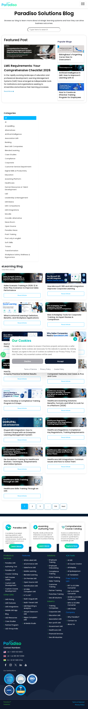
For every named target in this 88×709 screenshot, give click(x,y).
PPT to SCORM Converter (73, 586)
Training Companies (53, 607)
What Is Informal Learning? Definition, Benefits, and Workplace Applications (21, 316)
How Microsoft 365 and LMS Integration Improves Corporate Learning (65, 287)
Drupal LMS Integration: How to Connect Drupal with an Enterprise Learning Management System (19, 432)
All (6, 118)
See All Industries (55, 637)
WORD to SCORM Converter (74, 598)
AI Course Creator (75, 564)
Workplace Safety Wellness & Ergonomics (17, 255)
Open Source (10, 226)
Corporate (9, 162)
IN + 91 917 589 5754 (15, 660)
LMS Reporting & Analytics (30, 607)
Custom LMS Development (10, 584)
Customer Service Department (18, 166)
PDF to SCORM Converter (73, 592)
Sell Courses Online (10, 578)
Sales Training (54, 581)
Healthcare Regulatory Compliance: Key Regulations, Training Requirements (65, 431)
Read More (8, 91)
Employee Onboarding (53, 567)
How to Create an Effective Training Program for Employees (70, 95)
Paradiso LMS (10, 563)
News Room (10, 222)
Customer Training (53, 585)
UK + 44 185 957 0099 (15, 656)
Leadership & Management (16, 197)
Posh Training (10, 234)
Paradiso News (11, 230)
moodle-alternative (13, 218)
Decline (27, 361)
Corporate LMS (55, 612)
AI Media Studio (30, 623)
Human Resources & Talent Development (16, 188)
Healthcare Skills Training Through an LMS (21, 489)
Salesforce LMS (30, 567)
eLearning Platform (13, 179)
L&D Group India (11, 628)
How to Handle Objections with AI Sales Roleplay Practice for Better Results (22, 372)
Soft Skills (9, 242)
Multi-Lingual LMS (30, 599)
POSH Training (54, 577)
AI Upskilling (9, 126)
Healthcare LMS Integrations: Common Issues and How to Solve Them (65, 460)
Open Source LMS (31, 582)
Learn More (16, 546)
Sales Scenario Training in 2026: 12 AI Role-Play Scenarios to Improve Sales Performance (21, 288)
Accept (60, 361)
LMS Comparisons (12, 206)
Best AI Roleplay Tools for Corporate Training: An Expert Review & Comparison (64, 317)
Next (63, 506)
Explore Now (71, 546)
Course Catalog (11, 574)
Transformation (11, 250)
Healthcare (9, 183)
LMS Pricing (9, 599)
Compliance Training (54, 572)
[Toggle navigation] (82, 3)
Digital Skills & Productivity (16, 171)
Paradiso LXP (10, 570)
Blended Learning (12, 150)
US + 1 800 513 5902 (15, 652)
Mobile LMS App (11, 610)
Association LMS (11, 138)
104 (55, 506)
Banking (8, 142)
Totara (8, 246)
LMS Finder (72, 609)
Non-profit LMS (55, 623)
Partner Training (55, 590)
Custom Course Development (11, 590)
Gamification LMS (31, 586)
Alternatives (10, 130)
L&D (6, 193)
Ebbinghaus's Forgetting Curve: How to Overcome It (70, 57)
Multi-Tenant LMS (31, 602)
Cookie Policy (59, 369)
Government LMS (56, 626)
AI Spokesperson (74, 571)
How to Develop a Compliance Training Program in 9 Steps (22, 402)
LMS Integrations (12, 210)
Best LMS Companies (14, 146)
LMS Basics (9, 202)
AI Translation (73, 575)
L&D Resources (11, 617)
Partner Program (11, 625)
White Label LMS (30, 560)
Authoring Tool (11, 566)
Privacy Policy (45, 369)
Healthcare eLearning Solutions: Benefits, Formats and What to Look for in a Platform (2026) (65, 403)
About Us (71, 624)
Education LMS (54, 615)
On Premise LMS (30, 578)
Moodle (8, 214)
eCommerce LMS (31, 564)
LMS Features (10, 603)
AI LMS (70, 560)
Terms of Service (78, 702)
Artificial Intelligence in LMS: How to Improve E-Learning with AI (70, 75)
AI (5, 122)
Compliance (10, 158)
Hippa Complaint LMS (30, 618)
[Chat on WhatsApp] (3, 354)
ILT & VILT (27, 595)
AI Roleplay (72, 567)
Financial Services (56, 634)
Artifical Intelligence (13, 134)
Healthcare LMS (55, 630)
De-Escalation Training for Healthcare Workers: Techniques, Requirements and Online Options (21, 461)
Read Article (22, 295)
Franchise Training (56, 594)
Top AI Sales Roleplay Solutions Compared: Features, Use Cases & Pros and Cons (65, 374)
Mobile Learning (30, 571)
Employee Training (53, 561)
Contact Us (72, 620)
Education (9, 175)
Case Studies (10, 154)
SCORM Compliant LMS (30, 590)
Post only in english (13, 238)
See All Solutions (55, 598)
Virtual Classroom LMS (31, 613)
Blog (7, 614)
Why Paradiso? (73, 617)
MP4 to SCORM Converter (74, 604)
